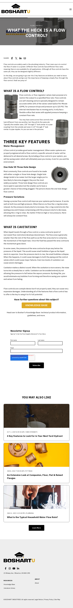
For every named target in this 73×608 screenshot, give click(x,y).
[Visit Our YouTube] (14, 568)
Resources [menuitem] (8, 580)
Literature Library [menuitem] (9, 588)
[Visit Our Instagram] (10, 568)
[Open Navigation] (70, 9)
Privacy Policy (48, 599)
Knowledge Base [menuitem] (9, 584)
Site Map (57, 599)
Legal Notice (38, 599)
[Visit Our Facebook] (5, 568)
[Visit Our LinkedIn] (18, 568)
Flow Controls (36, 25)
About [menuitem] (37, 579)
